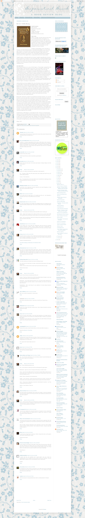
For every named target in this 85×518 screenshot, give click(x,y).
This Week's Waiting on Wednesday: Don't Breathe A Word (30, 242)
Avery (21, 313)
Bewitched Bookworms (61, 277)
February (59, 236)
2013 (57, 164)
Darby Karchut (24, 125)
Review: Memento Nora (61, 192)
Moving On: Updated (60, 414)
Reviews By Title (29, 17)
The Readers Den (60, 429)
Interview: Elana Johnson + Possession (62, 198)
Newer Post (19, 500)
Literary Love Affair (60, 362)
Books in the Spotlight (61, 292)
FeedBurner (64, 95)
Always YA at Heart (60, 271)
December (59, 169)
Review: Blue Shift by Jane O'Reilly (62, 426)
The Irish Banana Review (61, 421)
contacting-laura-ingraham (61, 264)
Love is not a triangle (60, 368)
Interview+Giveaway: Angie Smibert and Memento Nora (62, 191)
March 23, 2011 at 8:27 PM (29, 363)
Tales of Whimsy (23, 291)
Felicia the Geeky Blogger (24, 442)
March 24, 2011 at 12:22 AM (31, 409)
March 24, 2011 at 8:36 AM (34, 442)
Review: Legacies (60, 231)
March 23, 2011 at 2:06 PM (29, 273)
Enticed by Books (60, 319)
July (58, 176)
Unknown (21, 132)
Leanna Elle (22, 152)
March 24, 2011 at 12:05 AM (29, 400)
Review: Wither (60, 217)
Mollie (21, 193)
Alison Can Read (23, 390)
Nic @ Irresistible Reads (24, 140)
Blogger (44, 509)
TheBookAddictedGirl (24, 259)
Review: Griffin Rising (61, 201)
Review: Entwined (60, 205)
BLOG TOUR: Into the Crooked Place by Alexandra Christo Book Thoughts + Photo (62, 370)
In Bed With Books (60, 341)
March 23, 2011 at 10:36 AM (33, 185)
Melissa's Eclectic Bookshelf (62, 374)
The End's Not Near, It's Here (61, 422)
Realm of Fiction (60, 407)
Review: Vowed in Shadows (62, 186)
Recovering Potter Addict (61, 409)
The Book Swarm (60, 417)
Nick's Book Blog (60, 393)
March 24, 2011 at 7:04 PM (30, 466)
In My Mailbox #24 (60, 227)
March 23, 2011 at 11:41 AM (31, 201)
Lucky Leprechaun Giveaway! (62, 208)
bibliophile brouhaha (23, 185)
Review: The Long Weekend (62, 212)
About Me (22, 17)
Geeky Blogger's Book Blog (62, 321)
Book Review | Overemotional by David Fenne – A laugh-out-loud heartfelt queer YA (62, 389)
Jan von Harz (22, 466)
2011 (57, 167)
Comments (59, 82)
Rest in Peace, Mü (59, 410)
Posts (58, 80)
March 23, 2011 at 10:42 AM (27, 193)
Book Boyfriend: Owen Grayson (62, 214)
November (59, 170)
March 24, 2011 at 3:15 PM (32, 455)
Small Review (22, 223)
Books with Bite (59, 296)
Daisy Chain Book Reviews (62, 312)
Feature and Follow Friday (61, 268)
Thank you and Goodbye (61, 293)
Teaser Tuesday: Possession (62, 215)
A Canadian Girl (23, 409)
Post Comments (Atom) (26, 502)
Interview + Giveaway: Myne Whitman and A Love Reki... (62, 188)
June (58, 178)
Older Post (49, 500)
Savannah (22, 161)
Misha (21, 432)
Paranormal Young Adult (35, 125)
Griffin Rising (29, 125)
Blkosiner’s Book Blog (28, 330)
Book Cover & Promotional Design (48, 17)
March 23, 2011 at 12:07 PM (29, 210)
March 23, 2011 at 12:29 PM (30, 223)
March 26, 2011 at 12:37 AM (28, 476)
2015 (57, 161)
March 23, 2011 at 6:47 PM (27, 347)
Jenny (21, 169)
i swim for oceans (60, 326)
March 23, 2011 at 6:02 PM (27, 313)
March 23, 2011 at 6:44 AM (29, 152)
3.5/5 (20, 125)
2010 (57, 239)
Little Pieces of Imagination (62, 364)
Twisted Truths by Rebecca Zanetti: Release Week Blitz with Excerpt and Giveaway (62, 273)
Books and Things (60, 287)
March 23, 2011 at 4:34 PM (31, 291)
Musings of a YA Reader (61, 380)
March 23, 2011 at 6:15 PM (31, 326)
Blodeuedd (22, 305)
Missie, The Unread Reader (25, 418)
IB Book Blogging (60, 331)
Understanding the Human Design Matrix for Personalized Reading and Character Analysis (62, 376)
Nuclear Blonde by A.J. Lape (61, 278)
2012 (57, 166)
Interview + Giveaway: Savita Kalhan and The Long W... (62, 211)
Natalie (21, 335)
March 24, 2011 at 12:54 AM (27, 432)
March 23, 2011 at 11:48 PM (31, 390)
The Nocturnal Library (61, 425)
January (58, 237)
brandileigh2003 (23, 326)
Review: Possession (60, 199)
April (58, 181)
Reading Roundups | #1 (60, 365)
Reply (21, 136)
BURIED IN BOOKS (23, 455)
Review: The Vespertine (61, 221)
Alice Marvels (59, 263)
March (58, 183)
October (58, 172)
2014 (57, 163)
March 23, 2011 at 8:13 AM (29, 161)
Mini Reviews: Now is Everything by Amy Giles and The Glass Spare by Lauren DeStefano (62, 382)
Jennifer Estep (59, 354)
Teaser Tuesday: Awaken (61, 224)
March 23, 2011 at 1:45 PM (33, 259)
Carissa (21, 234)
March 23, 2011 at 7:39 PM (35, 355)
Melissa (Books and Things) (25, 355)
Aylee (21, 347)
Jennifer (21, 476)
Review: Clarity (60, 226)
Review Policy (37, 17)
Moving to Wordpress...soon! (61, 418)
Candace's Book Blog (61, 301)
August (58, 175)
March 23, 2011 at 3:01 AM (34, 140)
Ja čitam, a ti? (59, 349)
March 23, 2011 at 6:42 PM (28, 335)
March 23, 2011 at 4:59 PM (29, 298)
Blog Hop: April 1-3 (60, 184)
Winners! (58, 195)
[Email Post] (29, 124)
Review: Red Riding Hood (62, 194)
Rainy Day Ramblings (61, 402)
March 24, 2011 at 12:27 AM (35, 418)
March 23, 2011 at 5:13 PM (29, 305)
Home (17, 17)
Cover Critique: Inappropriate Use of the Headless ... (62, 230)
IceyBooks (59, 339)
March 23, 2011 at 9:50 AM (29, 169)
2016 (57, 159)
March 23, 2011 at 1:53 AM (28, 132)
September (59, 173)
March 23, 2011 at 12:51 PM (28, 234)
